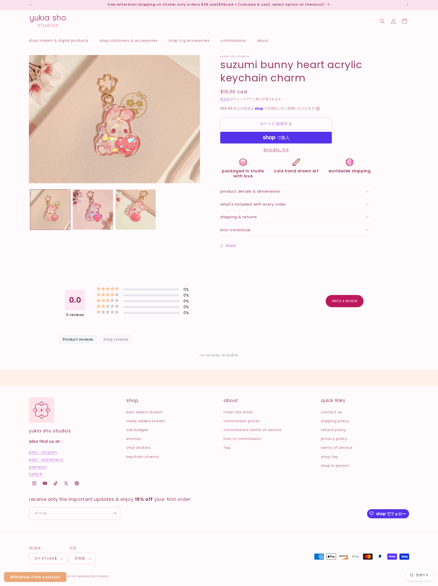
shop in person (335, 465)
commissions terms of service (253, 429)
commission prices (242, 420)
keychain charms (142, 456)
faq (227, 447)
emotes (133, 438)
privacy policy (334, 438)
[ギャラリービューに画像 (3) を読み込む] (136, 210)
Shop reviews (115, 339)
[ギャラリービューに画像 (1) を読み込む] (50, 210)
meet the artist (238, 411)
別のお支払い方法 (276, 150)
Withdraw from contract (35, 577)
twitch (36, 474)
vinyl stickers (138, 447)
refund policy (333, 429)
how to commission (242, 438)
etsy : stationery (46, 459)
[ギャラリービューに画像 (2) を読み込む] (93, 210)
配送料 (225, 99)
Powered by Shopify (93, 576)
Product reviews (78, 339)
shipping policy (335, 420)
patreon (37, 467)
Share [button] (230, 245)
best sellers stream (144, 411)
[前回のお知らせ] (30, 5)
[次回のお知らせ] (407, 5)
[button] (61, 40)
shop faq (329, 456)
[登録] (114, 513)
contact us (331, 411)
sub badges (137, 429)
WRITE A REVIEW (344, 301)
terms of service (337, 447)
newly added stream (146, 420)
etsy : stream (43, 452)
